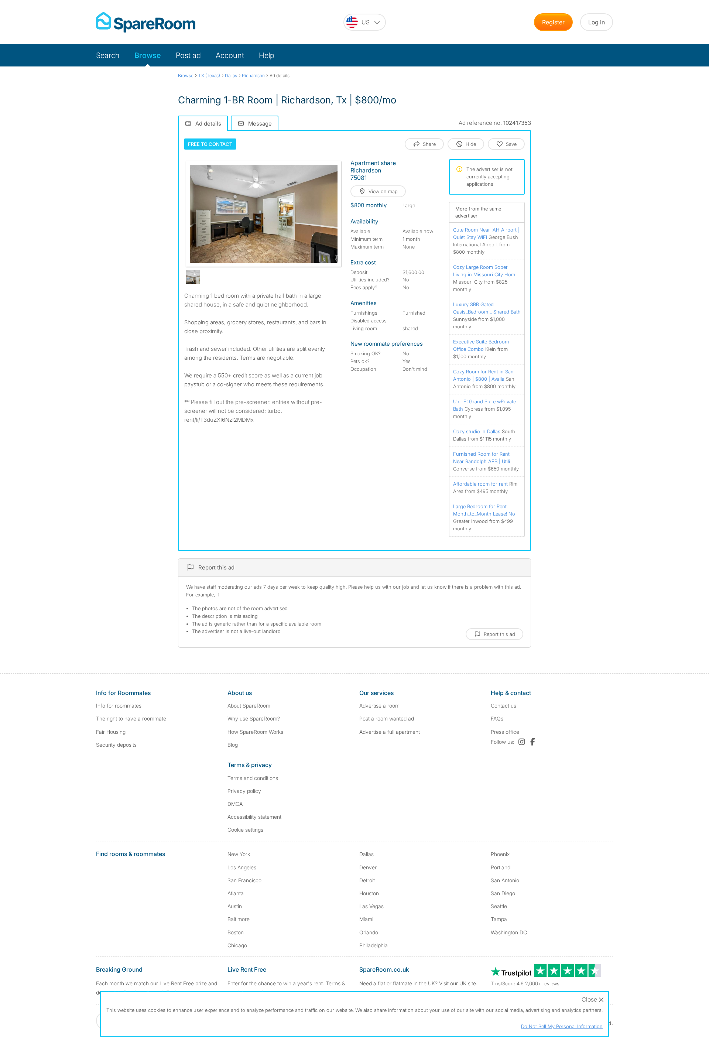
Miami (366, 919)
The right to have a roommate (131, 718)
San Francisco (244, 880)
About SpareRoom (248, 705)
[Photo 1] (263, 214)
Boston (235, 932)
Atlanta (235, 893)
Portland (500, 867)
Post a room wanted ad (386, 718)
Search (108, 55)
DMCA (235, 804)
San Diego (503, 893)
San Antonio (505, 880)
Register (553, 22)
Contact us (503, 705)
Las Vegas (371, 906)
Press (505, 732)
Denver (368, 867)
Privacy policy (244, 791)
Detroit (367, 880)
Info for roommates (118, 705)
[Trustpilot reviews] (546, 975)
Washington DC (509, 932)
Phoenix (500, 854)
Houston (369, 893)
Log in (596, 22)
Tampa (499, 919)
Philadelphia (373, 945)
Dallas (366, 854)
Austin (234, 906)
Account (230, 55)
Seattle (499, 906)
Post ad (188, 55)
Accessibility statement (254, 817)
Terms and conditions (252, 778)
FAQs (497, 718)
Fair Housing (111, 732)
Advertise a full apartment (389, 732)
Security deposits (116, 745)
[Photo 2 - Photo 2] (193, 277)
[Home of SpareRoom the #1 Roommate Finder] (145, 22)
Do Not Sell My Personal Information (562, 1026)
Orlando (368, 932)
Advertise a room (379, 705)
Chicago (237, 945)
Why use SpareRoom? (253, 718)
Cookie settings (245, 829)
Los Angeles (241, 867)
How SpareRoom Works (255, 732)
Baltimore (238, 919)
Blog (232, 745)
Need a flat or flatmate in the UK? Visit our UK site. (418, 983)
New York (238, 854)
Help (266, 55)
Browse (147, 55)
